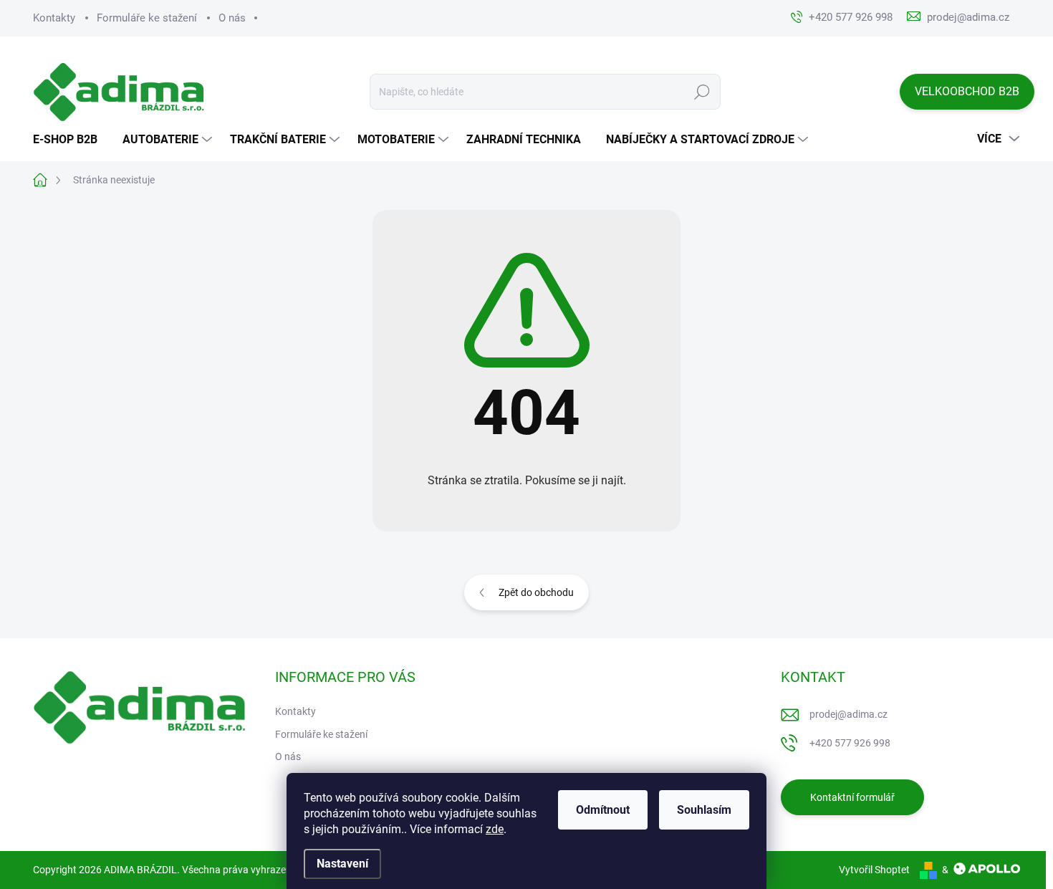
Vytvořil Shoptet (874, 869)
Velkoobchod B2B (967, 91)
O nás (232, 17)
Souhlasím (704, 810)
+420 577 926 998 (849, 743)
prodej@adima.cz (848, 714)
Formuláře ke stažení (147, 17)
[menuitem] (70, 139)
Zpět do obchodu (536, 592)
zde (495, 829)
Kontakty (54, 17)
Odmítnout (603, 810)
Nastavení (342, 863)
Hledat (702, 91)
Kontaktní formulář (852, 797)
